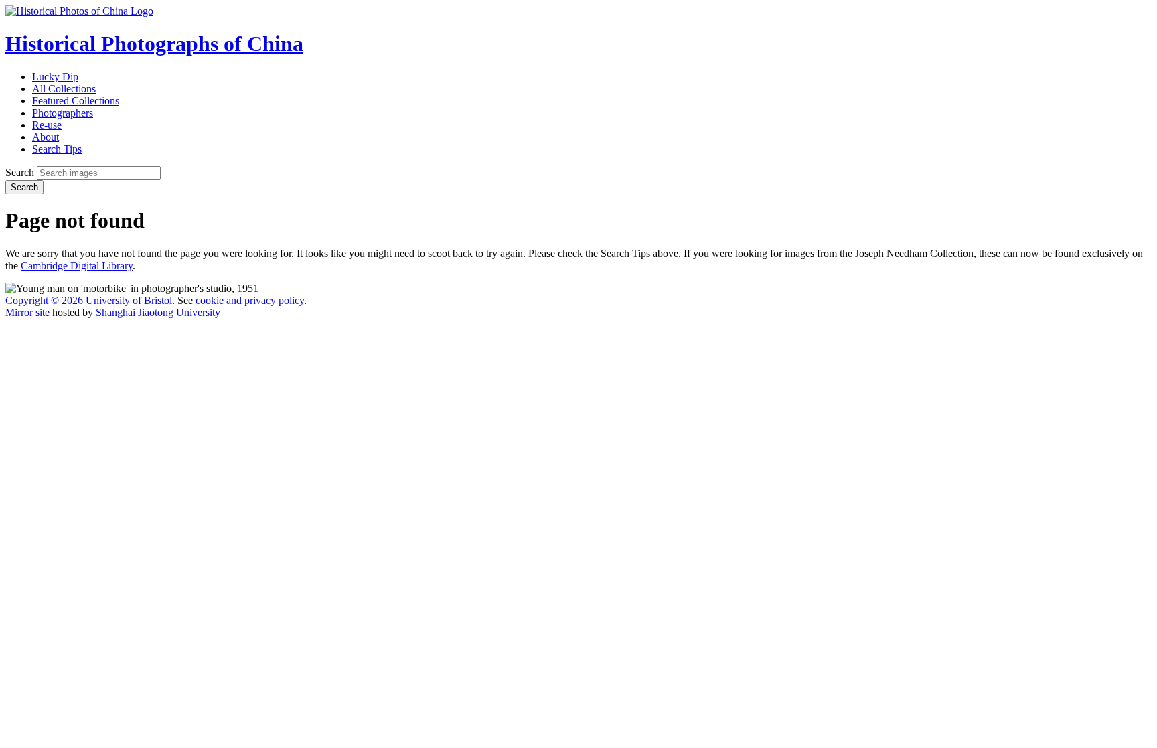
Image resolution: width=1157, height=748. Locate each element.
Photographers (62, 113)
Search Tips (57, 149)
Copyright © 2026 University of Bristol (88, 300)
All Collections (64, 88)
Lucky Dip (55, 76)
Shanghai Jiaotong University (158, 312)
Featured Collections (75, 100)
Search (19, 172)
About (45, 137)
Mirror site (27, 312)
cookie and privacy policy (250, 300)
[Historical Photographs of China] (79, 11)
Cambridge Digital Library (77, 265)
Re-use (47, 125)
